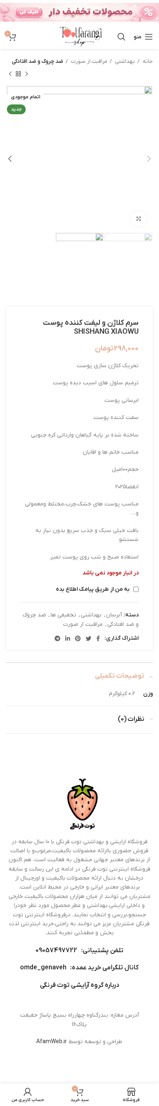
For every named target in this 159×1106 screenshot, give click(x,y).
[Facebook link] (98, 638)
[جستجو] (121, 37)
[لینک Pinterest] (78, 638)
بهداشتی (124, 61)
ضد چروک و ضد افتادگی (37, 61)
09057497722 (56, 950)
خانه (147, 61)
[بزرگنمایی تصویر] (138, 219)
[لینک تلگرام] (57, 638)
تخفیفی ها (63, 615)
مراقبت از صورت (88, 61)
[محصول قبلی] (26, 74)
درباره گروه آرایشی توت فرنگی (79, 985)
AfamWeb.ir (51, 1042)
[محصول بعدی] (10, 74)
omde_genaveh (43, 968)
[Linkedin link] (68, 638)
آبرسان (114, 615)
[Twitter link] (88, 638)
